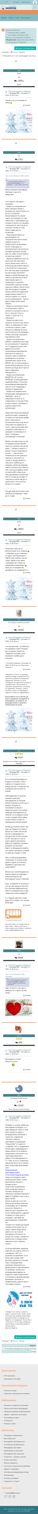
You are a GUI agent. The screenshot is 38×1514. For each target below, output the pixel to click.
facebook (6, 2)
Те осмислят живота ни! (13, 920)
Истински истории (10, 1390)
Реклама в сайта (10, 1423)
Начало (3, 18)
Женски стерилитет (11, 1463)
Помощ (11, 18)
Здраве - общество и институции (15, 1414)
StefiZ (19, 70)
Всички (15, 52)
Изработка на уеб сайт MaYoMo (19, 1511)
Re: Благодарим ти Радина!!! (19, 91)
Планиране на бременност (13, 1435)
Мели (19, 1095)
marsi (31, 39)
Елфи (19, 950)
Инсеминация (9, 1475)
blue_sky (25, 39)
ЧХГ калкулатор (9, 1376)
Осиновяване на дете (11, 1417)
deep (19, 39)
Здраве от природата (11, 1469)
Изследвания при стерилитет (14, 1454)
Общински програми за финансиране (17, 1411)
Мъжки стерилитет (10, 1460)
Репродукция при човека (12, 1447)
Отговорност (8, 1420)
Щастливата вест (10, 1438)
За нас (16, 2)
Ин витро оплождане (11, 1478)
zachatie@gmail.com (13, 1493)
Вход (17, 18)
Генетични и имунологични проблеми (17, 1466)
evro (19, 751)
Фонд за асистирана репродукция (16, 1408)
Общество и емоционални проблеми (17, 1393)
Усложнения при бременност (14, 1444)
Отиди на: (33, 1345)
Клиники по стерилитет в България (16, 1405)
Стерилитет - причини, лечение (15, 1457)
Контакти (26, 2)
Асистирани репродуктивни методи (16, 1472)
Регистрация (25, 18)
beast (19, 152)
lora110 (19, 1035)
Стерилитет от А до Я (11, 1481)
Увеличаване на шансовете (13, 1450)
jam (19, 619)
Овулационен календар (12, 1379)
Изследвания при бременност (14, 1441)
